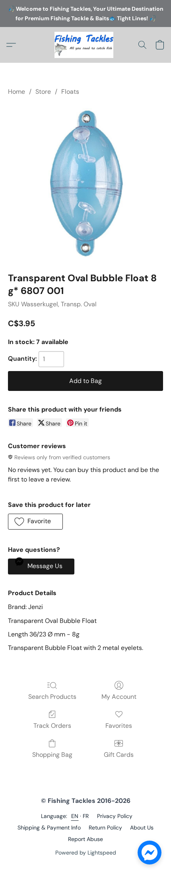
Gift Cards (119, 754)
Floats (70, 91)
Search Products (52, 696)
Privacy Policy (114, 816)
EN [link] (75, 816)
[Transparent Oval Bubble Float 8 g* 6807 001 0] (85, 182)
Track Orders (52, 725)
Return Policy (105, 827)
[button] (85, 45)
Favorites (118, 725)
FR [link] (86, 816)
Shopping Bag (52, 754)
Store (43, 91)
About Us (142, 827)
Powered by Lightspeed (85, 852)
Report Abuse (85, 839)
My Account (118, 696)
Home (16, 91)
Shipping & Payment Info (49, 827)
